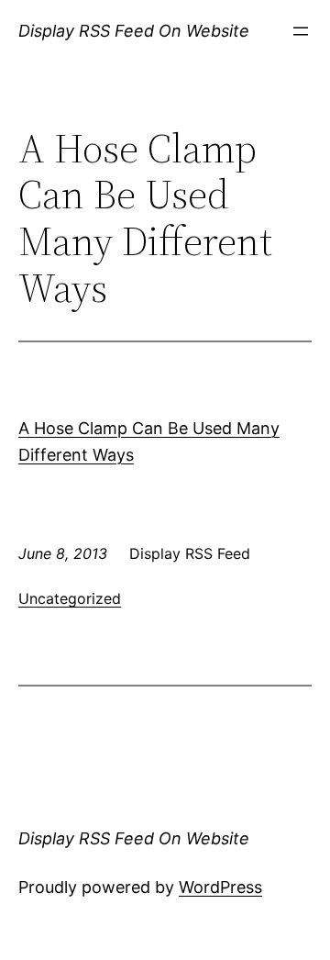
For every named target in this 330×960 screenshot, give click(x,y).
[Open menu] (301, 31)
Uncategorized (69, 598)
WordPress (220, 887)
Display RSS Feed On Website (133, 30)
